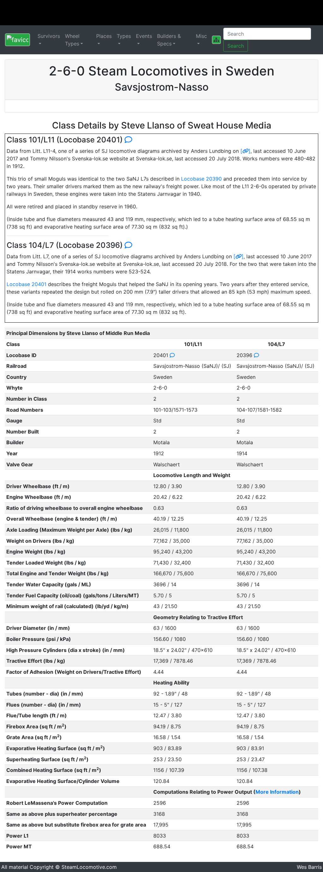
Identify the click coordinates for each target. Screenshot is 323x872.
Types (124, 36)
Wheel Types (72, 40)
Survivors (49, 36)
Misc (201, 36)
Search (235, 46)
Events (144, 36)
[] (245, 151)
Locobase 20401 (26, 284)
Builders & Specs (169, 40)
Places (104, 36)
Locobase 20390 (201, 179)
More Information (277, 792)
